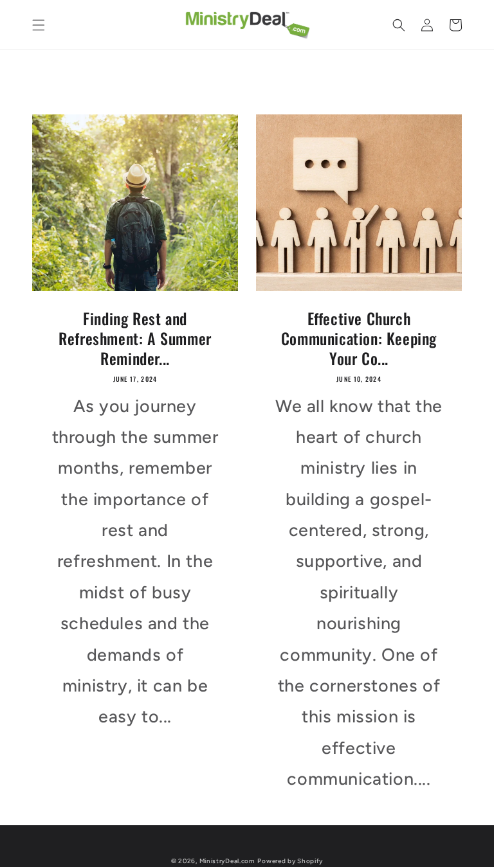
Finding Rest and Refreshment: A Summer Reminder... (135, 338)
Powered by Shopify (290, 861)
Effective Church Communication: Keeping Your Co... (359, 338)
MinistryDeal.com (227, 861)
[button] (38, 25)
